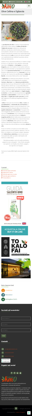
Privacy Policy (6, 359)
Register (12, 2)
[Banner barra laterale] (14, 208)
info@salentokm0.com (11, 349)
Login (6, 2)
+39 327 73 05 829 (9, 356)
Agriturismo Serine (8, 173)
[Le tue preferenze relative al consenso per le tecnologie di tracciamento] (29, 413)
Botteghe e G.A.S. (11, 299)
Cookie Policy (6, 361)
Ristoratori (8, 295)
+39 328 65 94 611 (9, 353)
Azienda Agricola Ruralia (9, 171)
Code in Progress (20, 412)
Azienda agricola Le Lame (10, 174)
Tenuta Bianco (7, 178)
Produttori (8, 290)
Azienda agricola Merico (9, 176)
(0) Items (19, 2)
